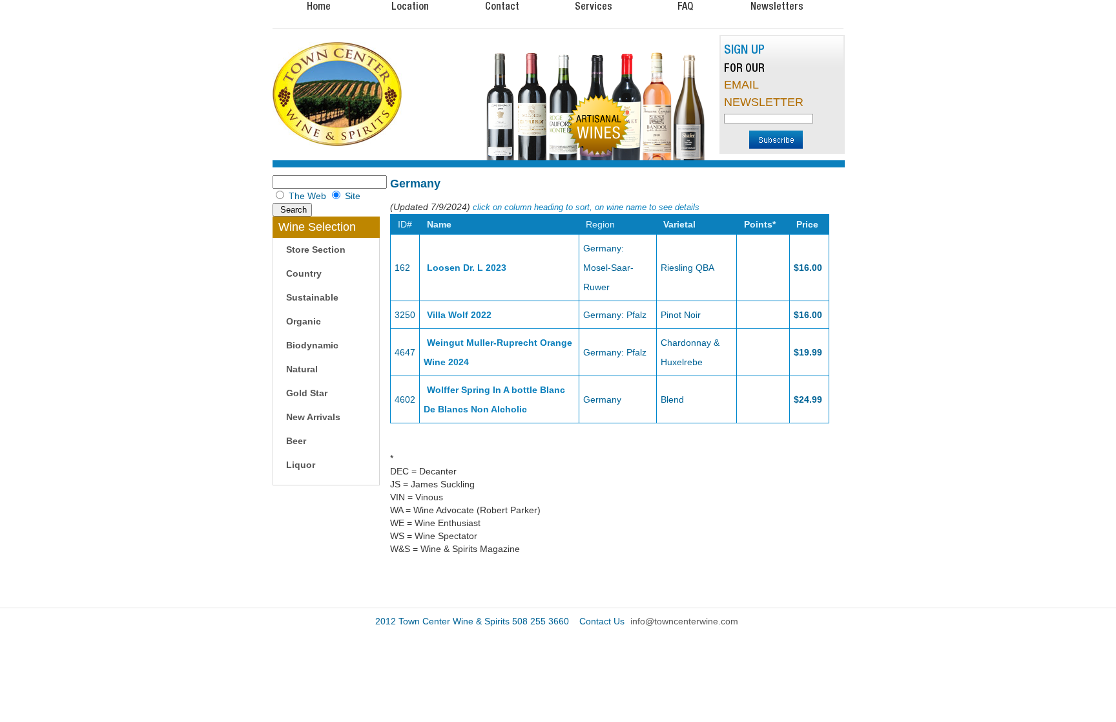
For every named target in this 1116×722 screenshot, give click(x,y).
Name (439, 224)
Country (304, 273)
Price (807, 224)
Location (410, 6)
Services (593, 6)
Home (319, 6)
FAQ (685, 6)
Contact (502, 6)
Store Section (316, 249)
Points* (760, 224)
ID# (405, 224)
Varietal (679, 224)
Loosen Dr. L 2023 (466, 267)
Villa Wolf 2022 (459, 315)
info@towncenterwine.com (684, 621)
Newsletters (776, 6)
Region (600, 224)
